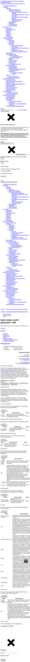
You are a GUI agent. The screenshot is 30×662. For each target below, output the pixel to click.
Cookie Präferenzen (10, 370)
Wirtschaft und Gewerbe (12, 292)
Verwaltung (12, 225)
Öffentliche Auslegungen (18, 193)
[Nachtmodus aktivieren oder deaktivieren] (2, 179)
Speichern (11, 626)
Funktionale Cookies (23, 383)
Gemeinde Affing (7, 315)
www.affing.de (25, 362)
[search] (10, 110)
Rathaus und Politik (11, 222)
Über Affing (9, 210)
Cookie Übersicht (4, 383)
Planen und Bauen (13, 256)
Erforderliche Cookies (13, 383)
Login (2, 180)
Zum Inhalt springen (17, 1)
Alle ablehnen (11, 380)
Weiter (2, 142)
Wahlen (11, 268)
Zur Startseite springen (6, 1)
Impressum (8, 623)
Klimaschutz (15, 263)
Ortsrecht (14, 231)
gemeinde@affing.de (24, 363)
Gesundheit (12, 298)
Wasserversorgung (16, 245)
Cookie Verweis (14, 384)
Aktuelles (11, 189)
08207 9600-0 (26, 358)
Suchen (2, 109)
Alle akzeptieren (4, 380)
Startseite (8, 187)
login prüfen (3, 176)
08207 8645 (26, 359)
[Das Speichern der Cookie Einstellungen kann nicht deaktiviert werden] (1, 424)
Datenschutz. (19, 623)
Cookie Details (4, 411)
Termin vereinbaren (5, 111)
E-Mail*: (2, 652)
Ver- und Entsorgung (14, 242)
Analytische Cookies (5, 384)
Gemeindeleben (10, 287)
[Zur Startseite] (13, 3)
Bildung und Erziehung (12, 273)
